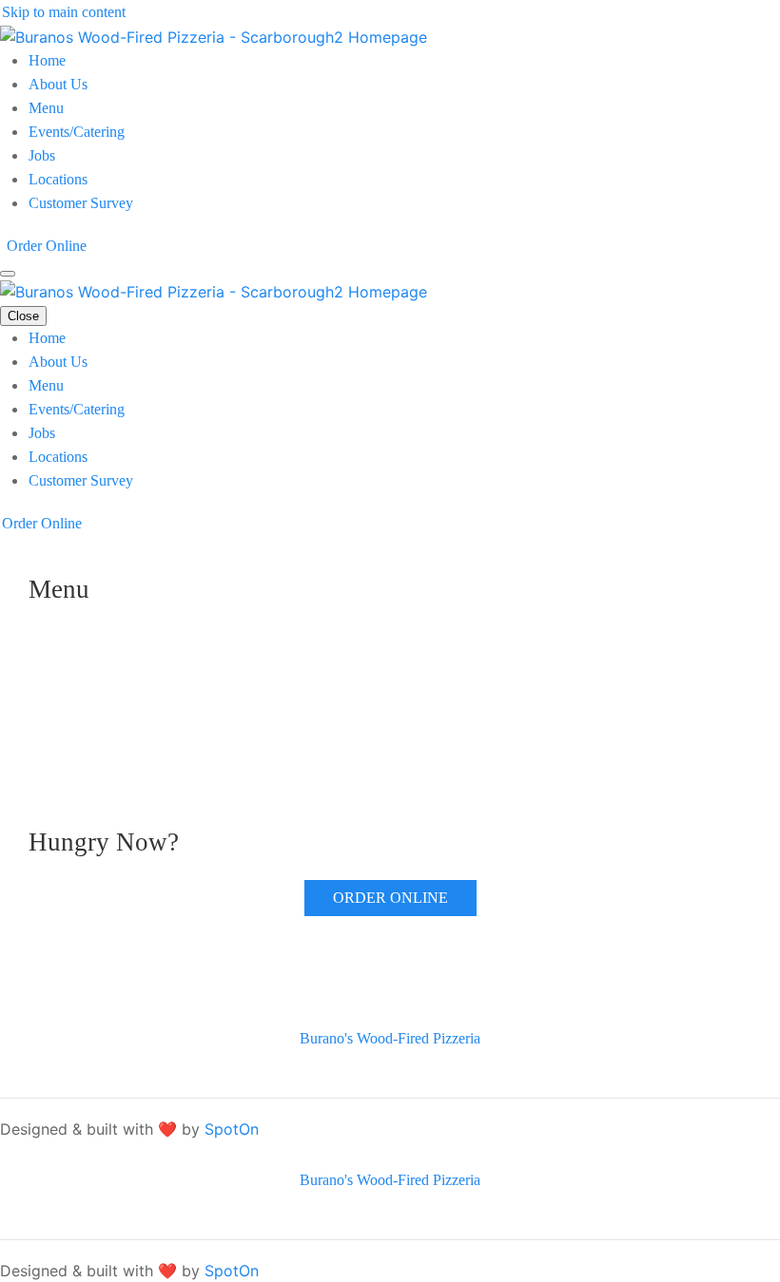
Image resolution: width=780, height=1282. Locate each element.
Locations (58, 179)
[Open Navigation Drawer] (7, 274)
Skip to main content (64, 12)
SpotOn (232, 1128)
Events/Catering (77, 132)
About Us (58, 84)
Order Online (47, 246)
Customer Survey (81, 203)
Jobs (42, 155)
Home (47, 60)
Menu (46, 108)
